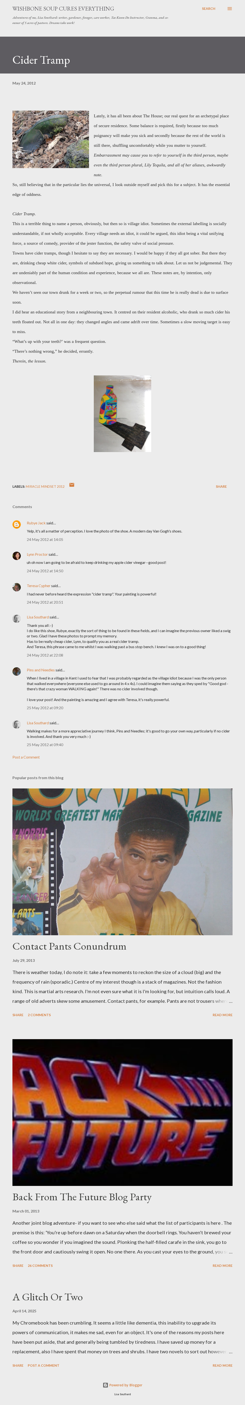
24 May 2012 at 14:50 (45, 570)
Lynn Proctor (37, 554)
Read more (223, 1015)
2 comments (39, 1015)
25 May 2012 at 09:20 (45, 707)
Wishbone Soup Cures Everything (63, 8)
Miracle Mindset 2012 (45, 486)
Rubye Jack (36, 523)
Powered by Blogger (125, 1385)
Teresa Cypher (38, 585)
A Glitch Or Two (47, 1296)
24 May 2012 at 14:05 (45, 539)
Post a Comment (26, 757)
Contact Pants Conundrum (69, 946)
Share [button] (221, 486)
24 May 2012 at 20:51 (45, 602)
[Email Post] (72, 486)
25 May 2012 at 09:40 (45, 744)
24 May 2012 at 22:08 (45, 655)
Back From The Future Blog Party (82, 1196)
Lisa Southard (38, 617)
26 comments (40, 1265)
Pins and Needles (41, 670)
